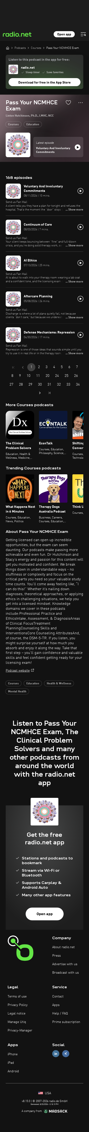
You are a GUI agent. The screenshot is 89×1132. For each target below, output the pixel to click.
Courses (13, 124)
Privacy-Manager (20, 1030)
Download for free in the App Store (44, 82)
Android (13, 1071)
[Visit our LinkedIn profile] (56, 1053)
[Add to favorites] (68, 102)
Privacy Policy (18, 1005)
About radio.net (63, 947)
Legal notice (16, 1013)
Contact (58, 996)
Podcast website (18, 670)
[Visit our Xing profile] (66, 1053)
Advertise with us (64, 964)
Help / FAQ (60, 1013)
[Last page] (49, 393)
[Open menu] (83, 34)
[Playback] (77, 147)
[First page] (13, 367)
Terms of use (17, 996)
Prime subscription (66, 1022)
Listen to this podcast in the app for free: (39, 59)
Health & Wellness (59, 683)
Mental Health (17, 691)
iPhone (13, 1054)
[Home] (7, 48)
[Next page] (40, 393)
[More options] (80, 102)
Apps (56, 1005)
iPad (11, 1063)
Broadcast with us (65, 972)
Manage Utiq (17, 1022)
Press (56, 955)
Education (32, 124)
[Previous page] (23, 367)
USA (47, 1093)
